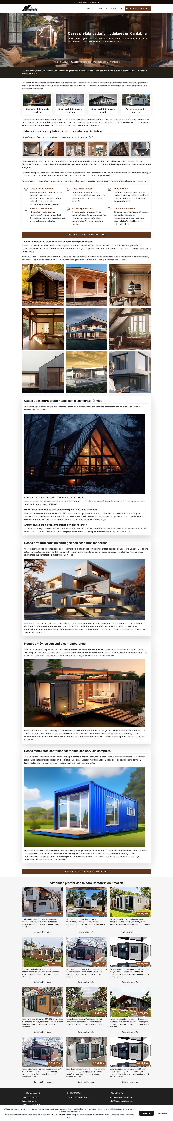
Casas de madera (30, 1097)
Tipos (99, 8)
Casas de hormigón (31, 1104)
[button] (26, 149)
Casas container (29, 1101)
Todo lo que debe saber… (77, 1097)
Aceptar (147, 1113)
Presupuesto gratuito (137, 8)
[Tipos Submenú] (106, 8)
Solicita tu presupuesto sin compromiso (87, 871)
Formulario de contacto (121, 1097)
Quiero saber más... (42, 932)
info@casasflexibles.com (121, 1101)
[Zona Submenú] (121, 8)
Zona (114, 8)
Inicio (90, 8)
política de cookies (56, 1114)
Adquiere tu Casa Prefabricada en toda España (84, 61)
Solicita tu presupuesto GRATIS (86, 234)
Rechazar (162, 1113)
